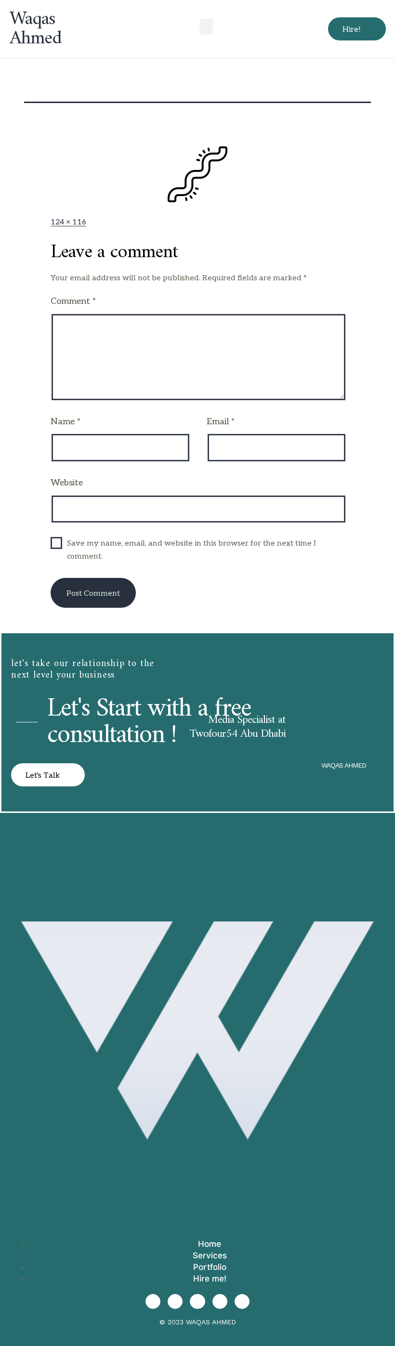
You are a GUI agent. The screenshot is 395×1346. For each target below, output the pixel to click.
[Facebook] (197, 1301)
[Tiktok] (175, 1301)
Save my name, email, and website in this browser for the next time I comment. (191, 550)
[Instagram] (152, 1301)
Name (65, 422)
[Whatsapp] (242, 1301)
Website (67, 483)
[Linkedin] (219, 1301)
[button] (206, 27)
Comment (73, 301)
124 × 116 (68, 222)
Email (221, 422)
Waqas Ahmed (36, 28)
